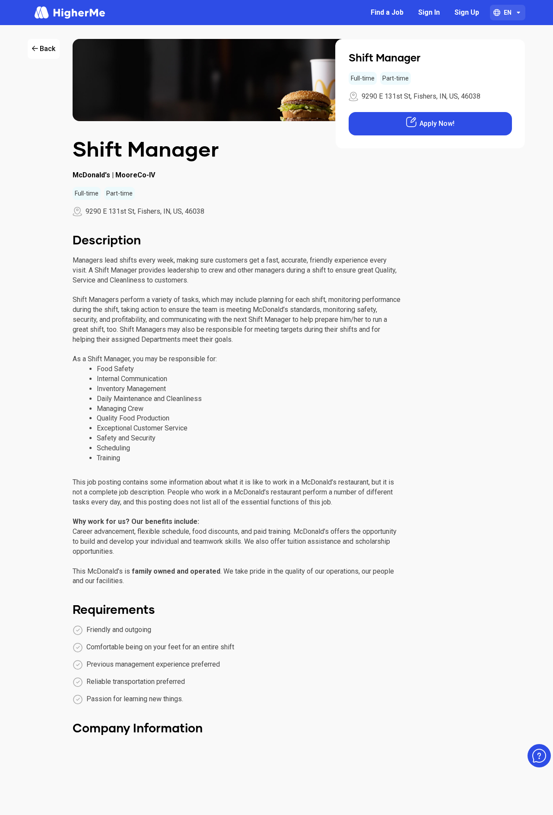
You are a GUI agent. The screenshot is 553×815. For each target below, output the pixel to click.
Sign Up (466, 12)
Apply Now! (437, 123)
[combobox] (507, 12)
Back (47, 49)
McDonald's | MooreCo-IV (114, 175)
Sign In (429, 12)
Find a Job (387, 12)
